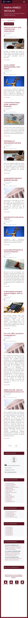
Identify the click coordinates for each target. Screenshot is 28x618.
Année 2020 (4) (9, 528)
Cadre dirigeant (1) (10, 496)
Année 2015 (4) (9, 535)
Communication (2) (10, 489)
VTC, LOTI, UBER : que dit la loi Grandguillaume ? (14, 334)
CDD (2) (8, 493)
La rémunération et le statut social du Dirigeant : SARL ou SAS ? (13, 293)
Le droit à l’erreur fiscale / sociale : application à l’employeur (12, 104)
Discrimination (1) (10, 497)
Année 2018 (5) (9, 531)
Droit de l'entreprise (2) (11, 492)
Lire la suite (7, 59)
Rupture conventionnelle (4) (12, 487)
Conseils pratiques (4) (11, 514)
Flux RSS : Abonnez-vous (12, 567)
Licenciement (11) (10, 483)
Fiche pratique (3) (10, 515)
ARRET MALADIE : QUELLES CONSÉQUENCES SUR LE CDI (14, 391)
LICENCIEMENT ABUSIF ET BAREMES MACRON (13, 179)
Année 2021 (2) (9, 527)
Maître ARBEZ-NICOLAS (11, 37)
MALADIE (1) (9, 498)
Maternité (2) (9, 491)
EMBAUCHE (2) (9, 488)
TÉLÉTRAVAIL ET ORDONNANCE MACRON (12, 142)
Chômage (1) (9, 495)
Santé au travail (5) (10, 486)
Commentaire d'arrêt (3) (11, 517)
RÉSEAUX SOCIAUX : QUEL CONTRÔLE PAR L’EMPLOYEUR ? (13, 29)
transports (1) (9, 500)
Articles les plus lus (10, 501)
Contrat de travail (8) (10, 484)
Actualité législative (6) (11, 511)
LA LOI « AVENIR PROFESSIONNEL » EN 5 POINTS (12, 67)
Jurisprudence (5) (10, 513)
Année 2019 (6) (9, 529)
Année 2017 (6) (9, 532)
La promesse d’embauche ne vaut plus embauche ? (13, 251)
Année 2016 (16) (9, 533)
